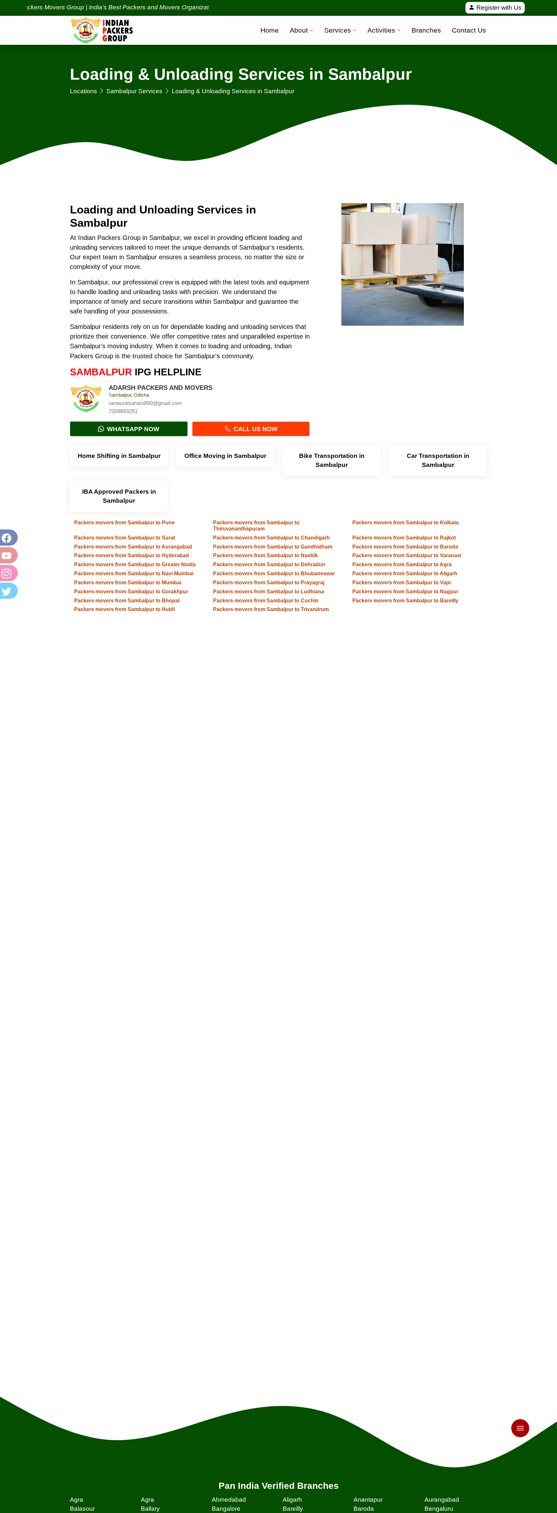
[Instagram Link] (8, 573)
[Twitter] (8, 591)
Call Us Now (255, 429)
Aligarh (292, 1499)
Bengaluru (439, 1508)
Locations (83, 91)
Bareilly (293, 1508)
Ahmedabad (229, 1499)
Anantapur (368, 1499)
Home (269, 30)
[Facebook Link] (8, 537)
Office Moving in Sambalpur (225, 455)
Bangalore (226, 1508)
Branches (426, 30)
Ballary (150, 1508)
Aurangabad (442, 1499)
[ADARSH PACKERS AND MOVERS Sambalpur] (86, 400)
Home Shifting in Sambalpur (119, 455)
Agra (76, 1499)
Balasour (82, 1508)
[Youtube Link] (8, 555)
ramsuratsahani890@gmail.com (145, 403)
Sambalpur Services (134, 91)
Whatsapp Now (132, 429)
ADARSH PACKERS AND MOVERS (160, 387)
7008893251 (123, 411)
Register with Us (498, 7)
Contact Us (469, 30)
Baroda (364, 1508)
